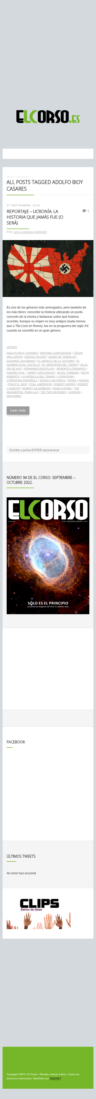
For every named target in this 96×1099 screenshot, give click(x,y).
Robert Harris (64, 384)
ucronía (74, 392)
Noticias (23, 177)
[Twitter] (53, 136)
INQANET (55, 1078)
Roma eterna (62, 388)
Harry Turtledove (41, 372)
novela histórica (52, 380)
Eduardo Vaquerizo (21, 361)
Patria (72, 380)
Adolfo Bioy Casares (22, 353)
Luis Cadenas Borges (30, 232)
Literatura (65, 376)
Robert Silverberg (36, 388)
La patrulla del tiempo (38, 376)
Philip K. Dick (17, 384)
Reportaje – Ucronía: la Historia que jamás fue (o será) (35, 217)
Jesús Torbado (68, 372)
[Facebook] (44, 136)
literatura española (22, 380)
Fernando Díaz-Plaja (39, 368)
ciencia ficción (35, 356)
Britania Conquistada (55, 353)
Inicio (11, 177)
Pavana (84, 380)
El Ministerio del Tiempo (60, 364)
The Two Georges (53, 392)
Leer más (18, 410)
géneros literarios (71, 368)
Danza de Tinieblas (62, 356)
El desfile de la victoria (56, 361)
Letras (12, 347)
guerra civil (16, 372)
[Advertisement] (48, 53)
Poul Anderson (40, 384)
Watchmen (14, 396)
